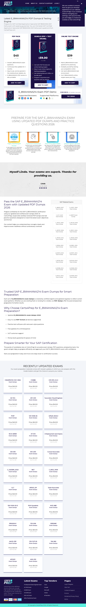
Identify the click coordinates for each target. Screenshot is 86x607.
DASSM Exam (27, 590)
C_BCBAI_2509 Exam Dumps (59, 246)
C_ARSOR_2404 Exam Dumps (59, 238)
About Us (34, 3)
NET (33, 470)
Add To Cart (16, 83)
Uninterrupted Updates (72, 143)
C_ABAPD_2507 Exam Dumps (59, 208)
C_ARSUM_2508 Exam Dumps (73, 238)
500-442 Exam (28, 595)
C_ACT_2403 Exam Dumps (59, 215)
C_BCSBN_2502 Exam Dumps (59, 269)
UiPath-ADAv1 (53, 416)
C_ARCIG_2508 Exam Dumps (59, 223)
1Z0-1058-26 (33, 416)
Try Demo (71, 96)
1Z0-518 (12, 452)
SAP (11, 9)
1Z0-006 (33, 523)
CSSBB (33, 380)
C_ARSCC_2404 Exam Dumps (73, 231)
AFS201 (12, 559)
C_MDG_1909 (53, 470)
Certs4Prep (39, 605)
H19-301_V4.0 (53, 380)
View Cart (67, 587)
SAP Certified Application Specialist (25, 9)
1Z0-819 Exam (27, 592)
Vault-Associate (53, 487)
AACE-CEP (12, 541)
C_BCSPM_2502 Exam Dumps (73, 276)
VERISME (53, 523)
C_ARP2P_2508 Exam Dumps (59, 231)
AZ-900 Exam (27, 587)
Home (27, 3)
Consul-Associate (53, 452)
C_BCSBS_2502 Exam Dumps (73, 269)
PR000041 (12, 523)
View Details (12, 384)
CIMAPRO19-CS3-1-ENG (13, 380)
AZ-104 (12, 398)
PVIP (12, 416)
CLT (12, 487)
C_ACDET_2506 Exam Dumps (73, 208)
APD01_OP (33, 487)
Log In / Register (68, 584)
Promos (66, 593)
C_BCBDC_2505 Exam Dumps (73, 246)
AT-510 (33, 434)
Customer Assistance (33, 143)
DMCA (66, 599)
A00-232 (33, 559)
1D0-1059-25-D (13, 505)
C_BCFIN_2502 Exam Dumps (59, 261)
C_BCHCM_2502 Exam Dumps (73, 261)
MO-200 (33, 452)
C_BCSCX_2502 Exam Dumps (59, 276)
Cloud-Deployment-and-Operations (53, 434)
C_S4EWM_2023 (12, 470)
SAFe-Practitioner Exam (30, 598)
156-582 (53, 541)
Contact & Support (46, 3)
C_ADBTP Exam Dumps (73, 215)
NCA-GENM (13, 434)
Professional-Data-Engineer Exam (33, 584)
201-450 (33, 398)
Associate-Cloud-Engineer (53, 398)
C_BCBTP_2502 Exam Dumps (73, 253)
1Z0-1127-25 (33, 541)
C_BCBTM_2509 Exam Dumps (59, 253)
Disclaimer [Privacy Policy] (71, 596)
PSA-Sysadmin (33, 505)
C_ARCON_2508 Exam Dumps (73, 223)
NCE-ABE (53, 505)
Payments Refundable (52, 143)
